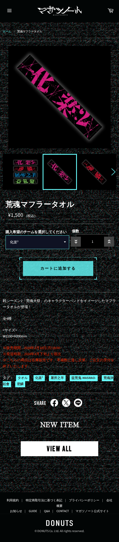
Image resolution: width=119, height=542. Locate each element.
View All (59, 449)
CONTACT (62, 511)
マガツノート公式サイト (92, 511)
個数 (75, 231)
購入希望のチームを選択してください (36, 231)
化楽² (39, 378)
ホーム (7, 31)
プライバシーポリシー (84, 500)
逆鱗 (20, 384)
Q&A (47, 511)
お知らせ (16, 511)
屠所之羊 (57, 378)
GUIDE (33, 511)
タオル (23, 378)
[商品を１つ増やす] (109, 242)
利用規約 (13, 500)
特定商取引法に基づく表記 (44, 500)
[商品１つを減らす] (76, 242)
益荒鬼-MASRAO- (83, 378)
